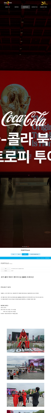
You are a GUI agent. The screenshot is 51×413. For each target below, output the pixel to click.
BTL (19, 254)
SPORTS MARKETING (34, 254)
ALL (13, 254)
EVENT (25, 254)
